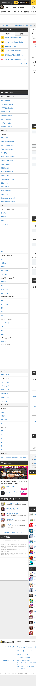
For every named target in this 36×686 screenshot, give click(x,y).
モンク (3, 252)
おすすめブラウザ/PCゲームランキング (15, 532)
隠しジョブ (4, 341)
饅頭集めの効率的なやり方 (8, 198)
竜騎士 (3, 300)
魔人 (2, 330)
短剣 (2, 431)
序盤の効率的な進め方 (7, 149)
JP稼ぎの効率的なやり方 (7, 145)
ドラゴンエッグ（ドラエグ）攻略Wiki (26, 666)
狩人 (2, 285)
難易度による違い (6, 168)
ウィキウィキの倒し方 (7, 172)
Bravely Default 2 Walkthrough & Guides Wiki (13, 457)
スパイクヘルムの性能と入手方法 (14, 42)
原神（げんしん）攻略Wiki (23, 660)
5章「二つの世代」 (6, 119)
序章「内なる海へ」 (6, 100)
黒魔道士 (3, 216)
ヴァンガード (4, 224)
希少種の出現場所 (6, 190)
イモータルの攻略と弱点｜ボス (13, 50)
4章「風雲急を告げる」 (7, 115)
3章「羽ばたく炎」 (6, 112)
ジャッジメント (5, 323)
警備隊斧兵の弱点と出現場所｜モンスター (16, 55)
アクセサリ (4, 419)
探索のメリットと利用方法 (8, 156)
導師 (2, 308)
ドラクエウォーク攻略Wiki (23, 657)
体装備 (3, 416)
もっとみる (24, 63)
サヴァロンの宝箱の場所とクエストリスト (16, 38)
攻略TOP (3, 12)
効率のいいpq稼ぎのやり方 (8, 141)
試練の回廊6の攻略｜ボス (11, 46)
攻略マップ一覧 (5, 375)
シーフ (3, 259)
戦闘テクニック (5, 175)
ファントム (4, 326)
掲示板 (21, 34)
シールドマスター (6, 289)
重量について (4, 183)
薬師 (2, 315)
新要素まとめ (4, 194)
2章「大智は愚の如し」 (7, 108)
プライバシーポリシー (29, 641)
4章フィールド (5, 397)
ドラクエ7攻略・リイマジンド (24, 651)
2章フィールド (5, 390)
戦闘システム (4, 138)
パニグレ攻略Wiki (21, 668)
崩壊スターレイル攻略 (22, 655)
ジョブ (20, 12)
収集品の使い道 (5, 187)
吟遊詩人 (3, 263)
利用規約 (19, 641)
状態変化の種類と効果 (7, 160)
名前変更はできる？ (6, 164)
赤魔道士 (3, 282)
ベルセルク (4, 274)
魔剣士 (3, 334)
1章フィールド (5, 386)
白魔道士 (3, 220)
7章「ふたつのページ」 (7, 127)
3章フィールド (5, 393)
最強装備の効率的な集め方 (8, 202)
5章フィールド (5, 401)
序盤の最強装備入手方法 (7, 179)
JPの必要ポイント (6, 153)
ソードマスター (5, 304)
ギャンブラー (4, 270)
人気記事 (7, 34)
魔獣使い (3, 267)
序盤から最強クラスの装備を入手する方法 (16, 59)
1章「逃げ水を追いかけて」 (8, 104)
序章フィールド (5, 382)
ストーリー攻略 (12, 12)
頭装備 (3, 412)
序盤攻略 (26, 12)
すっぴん (3, 213)
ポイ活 (11, 2)
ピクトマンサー (5, 293)
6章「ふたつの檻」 (6, 123)
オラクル (3, 312)
